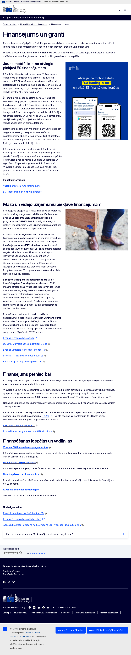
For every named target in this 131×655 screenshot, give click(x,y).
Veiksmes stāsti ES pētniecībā (19, 425)
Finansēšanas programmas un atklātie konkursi (27, 431)
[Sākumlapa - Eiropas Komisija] (18, 9)
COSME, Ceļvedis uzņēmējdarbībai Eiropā (25, 344)
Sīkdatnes (65, 612)
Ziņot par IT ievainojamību (15, 612)
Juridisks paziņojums (109, 612)
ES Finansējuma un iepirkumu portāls (22, 191)
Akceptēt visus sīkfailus (70, 630)
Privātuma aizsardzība (85, 612)
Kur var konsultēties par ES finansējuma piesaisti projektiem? (39, 534)
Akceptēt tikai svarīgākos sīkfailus (107, 630)
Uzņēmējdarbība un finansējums (33, 24)
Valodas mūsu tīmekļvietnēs (44, 612)
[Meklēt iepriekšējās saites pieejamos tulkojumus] (49, 344)
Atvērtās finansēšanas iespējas (21, 489)
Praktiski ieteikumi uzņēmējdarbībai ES (23, 513)
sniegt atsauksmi (37, 553)
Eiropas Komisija (10, 24)
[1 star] (5, 553)
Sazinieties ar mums (67, 607)
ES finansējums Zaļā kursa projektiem (22, 361)
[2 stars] (7, 553)
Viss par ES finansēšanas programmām (25, 447)
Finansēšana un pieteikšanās (19, 462)
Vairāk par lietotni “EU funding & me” (22, 185)
